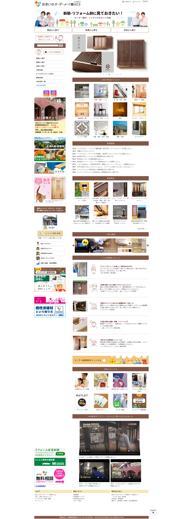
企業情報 (76, 494)
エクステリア (139, 137)
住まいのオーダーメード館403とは (45, 494)
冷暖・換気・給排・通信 (101, 137)
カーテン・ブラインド (139, 118)
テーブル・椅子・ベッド (101, 118)
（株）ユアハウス (107, 328)
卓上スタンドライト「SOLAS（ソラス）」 (120, 222)
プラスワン (104, 309)
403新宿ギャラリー (79, 496)
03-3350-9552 (47, 130)
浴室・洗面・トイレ (101, 100)
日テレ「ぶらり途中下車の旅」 (89, 484)
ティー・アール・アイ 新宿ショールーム (120, 199)
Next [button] (148, 245)
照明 (120, 118)
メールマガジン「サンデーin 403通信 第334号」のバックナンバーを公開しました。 (104, 154)
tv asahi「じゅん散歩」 (86, 457)
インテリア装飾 (82, 137)
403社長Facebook (46, 253)
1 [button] (101, 74)
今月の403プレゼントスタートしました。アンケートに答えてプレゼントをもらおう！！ (105, 167)
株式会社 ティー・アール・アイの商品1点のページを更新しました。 (99, 161)
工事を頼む (39, 70)
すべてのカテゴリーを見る (44, 74)
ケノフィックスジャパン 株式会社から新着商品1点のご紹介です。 (98, 172)
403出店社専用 (41, 85)
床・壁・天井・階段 (120, 100)
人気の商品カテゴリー (110, 80)
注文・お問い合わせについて (43, 496)
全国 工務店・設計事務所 (49, 263)
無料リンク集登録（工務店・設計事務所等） (125, 500)
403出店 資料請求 (117, 498)
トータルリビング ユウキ (109, 346)
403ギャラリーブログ (47, 258)
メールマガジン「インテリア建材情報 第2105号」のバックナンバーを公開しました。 (105, 148)
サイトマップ (39, 500)
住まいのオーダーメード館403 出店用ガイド (125, 494)
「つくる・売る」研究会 (119, 496)
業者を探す (39, 77)
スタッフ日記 (77, 500)
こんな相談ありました (110, 258)
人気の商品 (111, 234)
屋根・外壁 (120, 137)
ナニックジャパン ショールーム (139, 199)
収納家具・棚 (82, 118)
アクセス (53, 125)
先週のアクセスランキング (85, 151)
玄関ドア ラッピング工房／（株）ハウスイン (115, 291)
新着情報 (111, 143)
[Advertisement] (48, 334)
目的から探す (130, 30)
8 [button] (121, 74)
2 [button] (103, 74)
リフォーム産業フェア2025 (139, 390)
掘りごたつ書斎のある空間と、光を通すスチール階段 (101, 222)
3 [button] (106, 74)
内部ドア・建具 (139, 100)
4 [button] (109, 74)
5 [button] (112, 74)
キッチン (82, 100)
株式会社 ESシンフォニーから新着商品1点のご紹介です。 (96, 156)
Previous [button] (73, 245)
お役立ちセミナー (46, 248)
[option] (110, 53)
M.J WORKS (105, 273)
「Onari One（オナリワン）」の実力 (81, 199)
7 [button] (118, 74)
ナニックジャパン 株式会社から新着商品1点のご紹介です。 (96, 169)
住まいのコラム (46, 243)
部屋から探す (91, 30)
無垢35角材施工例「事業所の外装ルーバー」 (139, 222)
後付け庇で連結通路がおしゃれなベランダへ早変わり (82, 222)
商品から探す (53, 30)
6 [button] (115, 74)
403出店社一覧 (41, 81)
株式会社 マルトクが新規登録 (86, 159)
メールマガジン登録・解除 (43, 498)
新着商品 (111, 178)
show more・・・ (143, 228)
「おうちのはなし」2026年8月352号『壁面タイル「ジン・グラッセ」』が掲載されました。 (106, 164)
